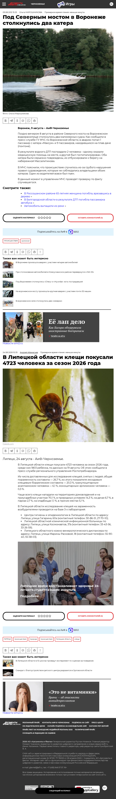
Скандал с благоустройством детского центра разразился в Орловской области (54, 670)
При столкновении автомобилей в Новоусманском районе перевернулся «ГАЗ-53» (55, 272)
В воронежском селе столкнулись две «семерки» (39, 301)
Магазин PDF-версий (98, 726)
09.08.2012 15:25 (10, 12)
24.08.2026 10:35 (10, 352)
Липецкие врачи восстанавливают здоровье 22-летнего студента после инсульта (59, 588)
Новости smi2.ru (13, 343)
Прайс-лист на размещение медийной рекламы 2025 (47, 730)
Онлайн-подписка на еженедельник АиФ (67, 726)
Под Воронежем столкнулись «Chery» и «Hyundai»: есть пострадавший (49, 282)
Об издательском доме (34, 726)
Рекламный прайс (31, 723)
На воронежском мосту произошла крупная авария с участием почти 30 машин (53, 291)
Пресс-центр (97, 723)
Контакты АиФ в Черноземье (55, 723)
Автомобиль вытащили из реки (44, 206)
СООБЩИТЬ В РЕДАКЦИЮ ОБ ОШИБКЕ (39, 733)
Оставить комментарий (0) (90, 218)
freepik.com (8, 444)
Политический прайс (85, 730)
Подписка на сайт (80, 723)
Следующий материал (59, 791)
